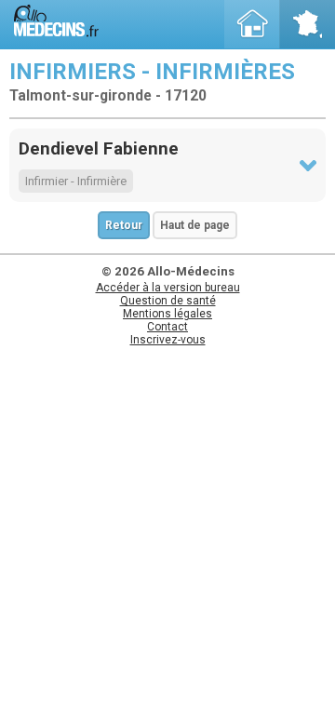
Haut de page (195, 225)
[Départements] (307, 24)
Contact (167, 326)
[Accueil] (252, 24)
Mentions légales (167, 313)
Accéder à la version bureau (168, 287)
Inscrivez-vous (168, 339)
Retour (123, 225)
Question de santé (168, 300)
